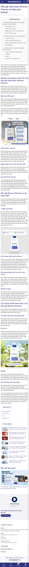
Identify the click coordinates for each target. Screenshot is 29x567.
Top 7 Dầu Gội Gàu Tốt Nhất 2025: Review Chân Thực (17, 452)
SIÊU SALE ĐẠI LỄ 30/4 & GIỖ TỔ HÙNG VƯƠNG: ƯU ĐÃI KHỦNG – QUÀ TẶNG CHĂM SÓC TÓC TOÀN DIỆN (18, 433)
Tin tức (3, 415)
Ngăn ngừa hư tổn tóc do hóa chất (14, 31)
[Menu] (2, 2)
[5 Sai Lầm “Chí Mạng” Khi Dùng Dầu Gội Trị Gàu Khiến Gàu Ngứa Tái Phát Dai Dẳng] (5, 448)
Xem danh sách (6, 515)
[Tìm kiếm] (24, 2)
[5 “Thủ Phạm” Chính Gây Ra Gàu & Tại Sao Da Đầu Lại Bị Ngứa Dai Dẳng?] (5, 443)
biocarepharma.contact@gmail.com (9, 534)
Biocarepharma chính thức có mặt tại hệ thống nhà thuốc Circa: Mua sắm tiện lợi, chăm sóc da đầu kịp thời (18, 428)
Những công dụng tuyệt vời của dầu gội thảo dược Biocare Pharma (13, 23)
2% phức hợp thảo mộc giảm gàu (13, 52)
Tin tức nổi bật (7, 424)
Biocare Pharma (20, 394)
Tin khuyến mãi (5, 413)
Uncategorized (5, 418)
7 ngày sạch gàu (9, 38)
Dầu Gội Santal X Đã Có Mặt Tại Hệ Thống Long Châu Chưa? (17, 461)
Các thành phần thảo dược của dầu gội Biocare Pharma (13, 48)
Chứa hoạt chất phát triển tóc (13, 40)
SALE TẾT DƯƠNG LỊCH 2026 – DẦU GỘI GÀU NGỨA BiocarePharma (18, 438)
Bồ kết (7, 56)
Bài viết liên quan (8, 468)
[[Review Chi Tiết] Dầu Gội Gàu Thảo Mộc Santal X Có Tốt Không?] (5, 457)
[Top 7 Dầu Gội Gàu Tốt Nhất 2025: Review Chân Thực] (5, 452)
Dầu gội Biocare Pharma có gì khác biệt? (14, 36)
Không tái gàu (9, 45)
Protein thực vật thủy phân (12, 58)
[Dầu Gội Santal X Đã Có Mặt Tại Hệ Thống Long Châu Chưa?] (5, 462)
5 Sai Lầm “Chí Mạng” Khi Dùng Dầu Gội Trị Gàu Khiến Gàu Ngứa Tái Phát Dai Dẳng (18, 447)
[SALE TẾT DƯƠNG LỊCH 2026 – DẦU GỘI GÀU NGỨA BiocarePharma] (5, 438)
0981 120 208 (4, 538)
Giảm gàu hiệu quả (10, 26)
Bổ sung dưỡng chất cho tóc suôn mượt (15, 42)
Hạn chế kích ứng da (10, 33)
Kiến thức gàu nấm (6, 411)
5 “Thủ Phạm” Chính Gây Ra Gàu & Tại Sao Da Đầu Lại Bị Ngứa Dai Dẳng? (17, 442)
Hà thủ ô (7, 54)
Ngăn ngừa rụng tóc (10, 28)
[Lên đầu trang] (27, 560)
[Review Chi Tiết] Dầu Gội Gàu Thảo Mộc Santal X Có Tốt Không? (17, 456)
